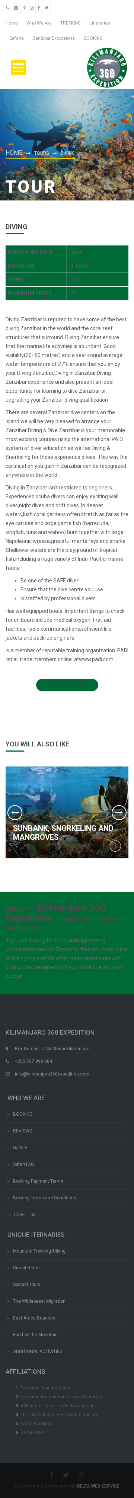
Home (12, 23)
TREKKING (70, 23)
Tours (41, 153)
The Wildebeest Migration (39, 1301)
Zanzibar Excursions (53, 38)
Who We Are (39, 23)
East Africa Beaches (34, 1318)
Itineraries (99, 23)
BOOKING (93, 38)
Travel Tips (24, 1214)
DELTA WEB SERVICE (98, 1486)
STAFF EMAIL (33, 1432)
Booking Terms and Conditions (44, 1197)
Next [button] (119, 812)
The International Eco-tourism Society (59, 1414)
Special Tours (27, 1284)
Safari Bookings (36, 1423)
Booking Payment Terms (38, 1181)
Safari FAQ (23, 1164)
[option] (67, 812)
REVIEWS (22, 1131)
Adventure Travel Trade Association (57, 1405)
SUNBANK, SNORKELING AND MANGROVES (63, 833)
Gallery (20, 1147)
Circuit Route (26, 1267)
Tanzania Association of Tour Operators (61, 1396)
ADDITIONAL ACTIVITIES (37, 1351)
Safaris (16, 38)
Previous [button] (14, 812)
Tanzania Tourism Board (45, 1388)
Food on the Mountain (35, 1334)
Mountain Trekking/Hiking (39, 1251)
